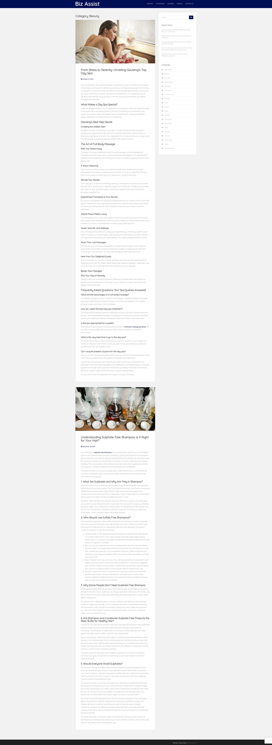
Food (166, 103)
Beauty (166, 74)
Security (167, 132)
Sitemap (175, 743)
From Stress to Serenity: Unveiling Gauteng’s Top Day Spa (113, 71)
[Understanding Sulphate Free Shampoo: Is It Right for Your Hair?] (115, 409)
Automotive (168, 70)
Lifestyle (167, 115)
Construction (168, 82)
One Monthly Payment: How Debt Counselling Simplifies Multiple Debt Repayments (177, 49)
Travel (166, 144)
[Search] (191, 17)
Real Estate (168, 123)
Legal (166, 111)
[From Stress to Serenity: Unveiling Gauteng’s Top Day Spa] (115, 41)
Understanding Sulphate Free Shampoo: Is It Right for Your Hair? (115, 438)
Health (166, 107)
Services (150, 3)
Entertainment (169, 94)
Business (171, 3)
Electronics (168, 90)
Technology (160, 3)
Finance (179, 3)
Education (167, 86)
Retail (166, 127)
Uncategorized (169, 148)
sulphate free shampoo (103, 452)
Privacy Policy (182, 743)
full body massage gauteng (135, 327)
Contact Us (189, 3)
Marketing (167, 119)
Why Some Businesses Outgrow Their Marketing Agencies (174, 55)
